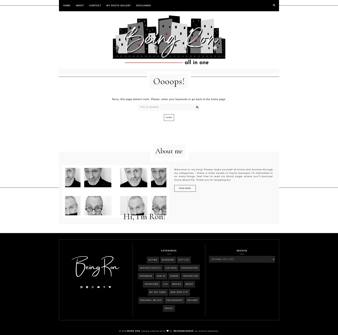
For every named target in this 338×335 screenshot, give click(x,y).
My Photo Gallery (119, 5)
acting (153, 260)
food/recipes (189, 268)
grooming (146, 276)
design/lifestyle (150, 268)
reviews (192, 300)
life (165, 284)
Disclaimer (143, 5)
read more (185, 188)
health (161, 276)
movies (176, 284)
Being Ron (133, 331)
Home (67, 5)
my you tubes (158, 292)
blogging (168, 260)
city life (184, 260)
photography (174, 300)
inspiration (190, 276)
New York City (179, 292)
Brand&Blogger (184, 331)
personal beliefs (151, 300)
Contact (95, 5)
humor (174, 276)
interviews (152, 284)
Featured (171, 268)
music (189, 284)
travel (169, 308)
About (80, 5)
